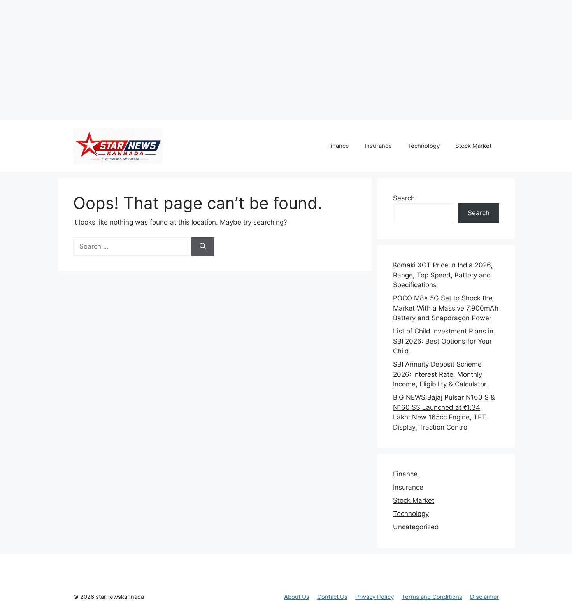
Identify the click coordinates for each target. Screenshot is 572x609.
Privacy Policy (374, 596)
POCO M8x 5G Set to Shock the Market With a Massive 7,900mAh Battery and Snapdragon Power (445, 308)
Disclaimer (484, 596)
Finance (338, 145)
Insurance (378, 145)
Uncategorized (416, 527)
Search (404, 198)
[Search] (202, 246)
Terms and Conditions (432, 596)
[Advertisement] (146, 58)
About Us (296, 596)
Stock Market (473, 145)
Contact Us (332, 596)
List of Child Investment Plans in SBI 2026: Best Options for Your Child (443, 341)
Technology (423, 145)
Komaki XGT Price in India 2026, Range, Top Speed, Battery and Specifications (443, 275)
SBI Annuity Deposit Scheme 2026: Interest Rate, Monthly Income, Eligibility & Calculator (439, 374)
